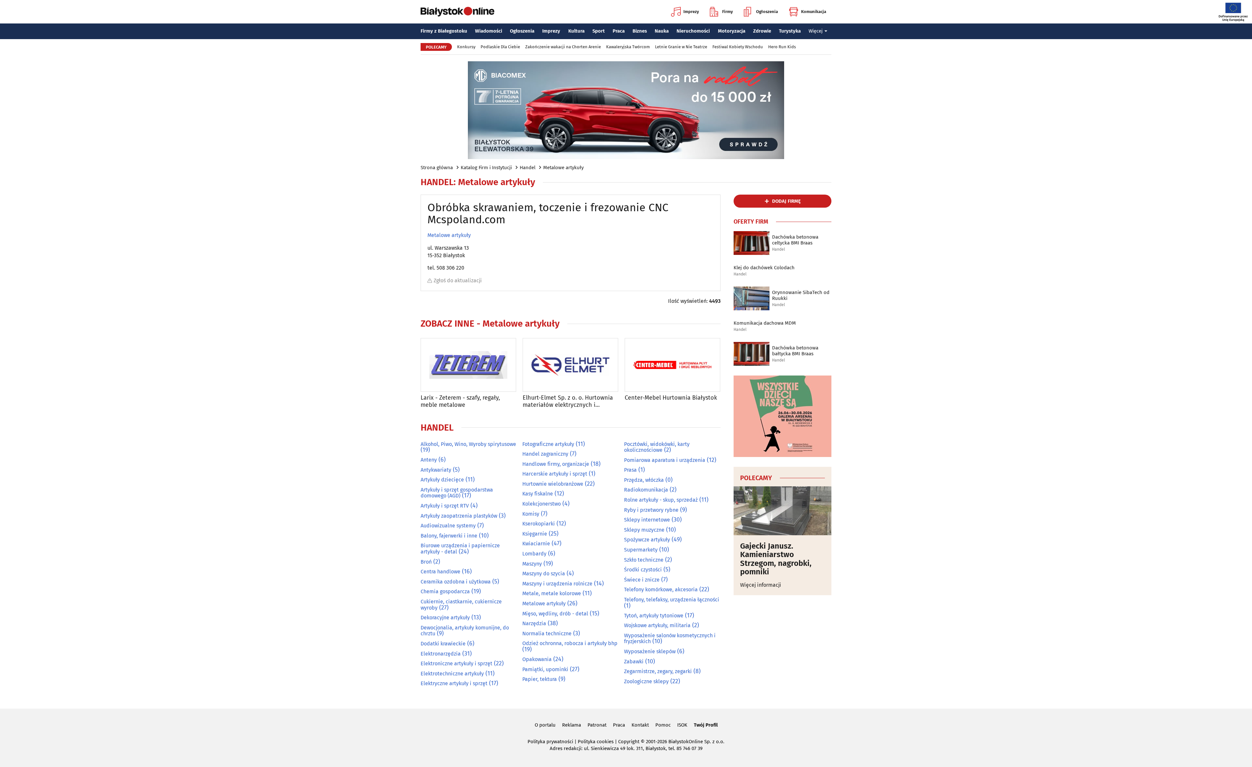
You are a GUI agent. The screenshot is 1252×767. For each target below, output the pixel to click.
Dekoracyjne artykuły (445, 617)
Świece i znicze (642, 580)
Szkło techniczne (643, 560)
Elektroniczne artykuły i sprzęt (456, 663)
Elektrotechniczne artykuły (452, 674)
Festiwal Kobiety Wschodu (737, 47)
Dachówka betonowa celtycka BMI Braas (795, 240)
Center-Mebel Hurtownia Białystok (671, 397)
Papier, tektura (539, 679)
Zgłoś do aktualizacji (458, 280)
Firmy (727, 11)
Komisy (530, 514)
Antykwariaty (436, 470)
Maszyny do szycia (543, 573)
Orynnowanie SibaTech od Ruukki (800, 295)
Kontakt (640, 725)
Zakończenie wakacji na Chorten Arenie (563, 47)
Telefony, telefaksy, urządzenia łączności (671, 600)
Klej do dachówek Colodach (764, 268)
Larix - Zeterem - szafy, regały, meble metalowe (460, 401)
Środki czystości (643, 570)
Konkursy (466, 47)
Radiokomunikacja (646, 490)
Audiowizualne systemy (448, 526)
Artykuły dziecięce (442, 480)
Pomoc (663, 725)
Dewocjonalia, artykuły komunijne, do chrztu (465, 631)
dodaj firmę (786, 201)
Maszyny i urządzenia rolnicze (557, 584)
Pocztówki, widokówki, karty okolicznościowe (657, 447)
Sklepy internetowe (647, 520)
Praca (619, 31)
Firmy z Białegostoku (444, 31)
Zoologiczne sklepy (646, 681)
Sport (598, 31)
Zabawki (634, 661)
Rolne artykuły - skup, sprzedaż (661, 500)
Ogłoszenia (767, 11)
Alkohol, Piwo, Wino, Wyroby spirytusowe (468, 444)
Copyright (628, 742)
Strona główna (437, 167)
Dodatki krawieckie (443, 644)
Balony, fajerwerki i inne (449, 536)
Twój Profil (706, 725)
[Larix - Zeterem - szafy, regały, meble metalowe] (468, 365)
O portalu (545, 725)
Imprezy (691, 11)
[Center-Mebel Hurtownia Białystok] (672, 365)
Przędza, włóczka (644, 480)
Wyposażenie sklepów (650, 651)
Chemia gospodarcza (445, 591)
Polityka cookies (596, 742)
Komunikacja (813, 11)
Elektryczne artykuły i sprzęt (454, 683)
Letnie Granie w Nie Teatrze (681, 47)
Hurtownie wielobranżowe (552, 484)
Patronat (597, 725)
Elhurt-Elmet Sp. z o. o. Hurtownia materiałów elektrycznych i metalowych (568, 401)
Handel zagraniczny (545, 454)
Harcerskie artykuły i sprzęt (554, 474)
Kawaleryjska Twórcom (628, 47)
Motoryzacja (731, 31)
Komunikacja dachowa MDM (765, 323)
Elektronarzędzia (441, 654)
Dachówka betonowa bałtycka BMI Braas (795, 351)
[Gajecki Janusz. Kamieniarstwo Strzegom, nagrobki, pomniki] (782, 510)
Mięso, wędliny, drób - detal (555, 614)
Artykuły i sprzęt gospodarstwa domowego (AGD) (457, 493)
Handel (527, 167)
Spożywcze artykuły (647, 540)
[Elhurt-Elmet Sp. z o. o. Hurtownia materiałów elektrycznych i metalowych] (570, 365)
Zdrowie (762, 31)
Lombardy (534, 554)
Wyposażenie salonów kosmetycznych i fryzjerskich (670, 638)
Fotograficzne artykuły (548, 444)
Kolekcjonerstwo (541, 504)
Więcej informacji (760, 585)
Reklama (571, 725)
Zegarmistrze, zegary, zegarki (658, 671)
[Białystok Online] (457, 12)
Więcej (816, 31)
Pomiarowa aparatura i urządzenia (664, 460)
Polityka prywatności (550, 742)
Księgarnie (534, 534)
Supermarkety (641, 550)
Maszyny (532, 564)
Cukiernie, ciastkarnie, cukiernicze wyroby (461, 604)
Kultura (576, 31)
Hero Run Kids (782, 47)
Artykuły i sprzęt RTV (445, 506)
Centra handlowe (440, 571)
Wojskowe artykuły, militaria (657, 625)
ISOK (682, 725)
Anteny (429, 460)
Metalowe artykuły (563, 167)
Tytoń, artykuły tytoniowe (653, 615)
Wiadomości (488, 31)
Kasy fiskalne (537, 494)
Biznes (640, 31)
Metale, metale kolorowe (551, 593)
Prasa (630, 470)
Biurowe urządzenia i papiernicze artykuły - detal (460, 548)
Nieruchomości (693, 31)
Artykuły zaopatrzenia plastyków (459, 516)
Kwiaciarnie (536, 543)
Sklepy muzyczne (644, 530)
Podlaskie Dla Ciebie (500, 47)
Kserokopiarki (538, 524)
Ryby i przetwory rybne (651, 510)
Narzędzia (534, 623)
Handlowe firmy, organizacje (555, 464)
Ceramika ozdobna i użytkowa (456, 582)
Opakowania (537, 659)
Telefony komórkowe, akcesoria (661, 589)
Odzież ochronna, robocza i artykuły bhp (570, 643)
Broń (426, 562)
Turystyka (790, 31)
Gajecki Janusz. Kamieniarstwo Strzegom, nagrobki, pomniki (776, 559)
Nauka (662, 31)
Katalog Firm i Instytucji (486, 167)
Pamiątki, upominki (545, 669)
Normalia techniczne (547, 633)
